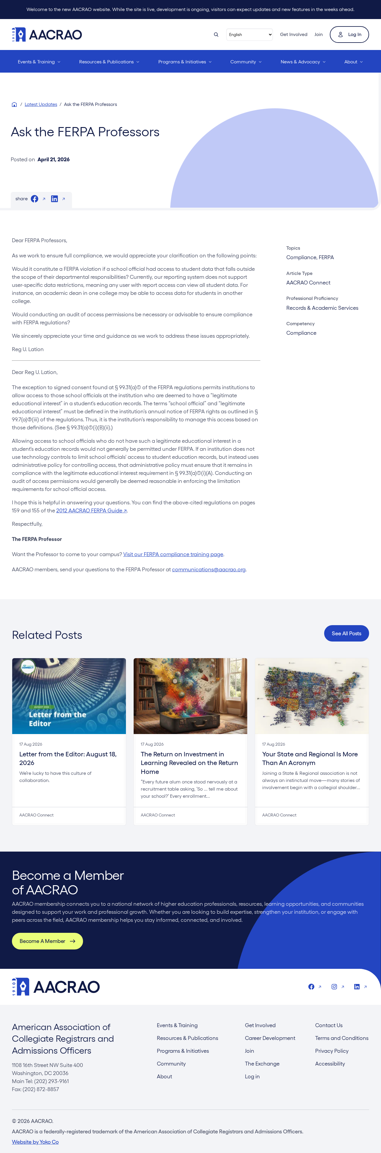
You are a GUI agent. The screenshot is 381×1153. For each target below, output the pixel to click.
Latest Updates (41, 104)
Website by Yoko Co (35, 1142)
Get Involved (293, 34)
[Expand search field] (216, 34)
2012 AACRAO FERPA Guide (91, 510)
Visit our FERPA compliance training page (173, 554)
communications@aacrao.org (209, 569)
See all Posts (346, 633)
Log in (354, 34)
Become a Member (42, 941)
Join (319, 34)
